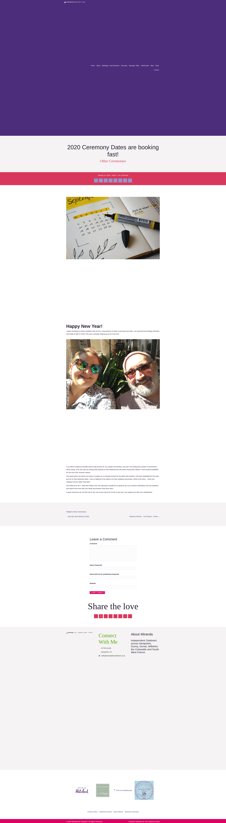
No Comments (123, 175)
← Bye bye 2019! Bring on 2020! (77, 516)
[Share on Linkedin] (106, 180)
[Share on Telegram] (125, 180)
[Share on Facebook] (96, 180)
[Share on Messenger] (115, 180)
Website (93, 583)
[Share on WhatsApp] (130, 180)
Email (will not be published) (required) (104, 574)
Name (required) (96, 565)
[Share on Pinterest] (120, 180)
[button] (101, 662)
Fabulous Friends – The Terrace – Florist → (144, 516)
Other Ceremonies (113, 161)
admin (114, 175)
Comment (93, 544)
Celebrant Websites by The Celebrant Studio (144, 821)
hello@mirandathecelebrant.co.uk (113, 656)
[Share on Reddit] (111, 180)
